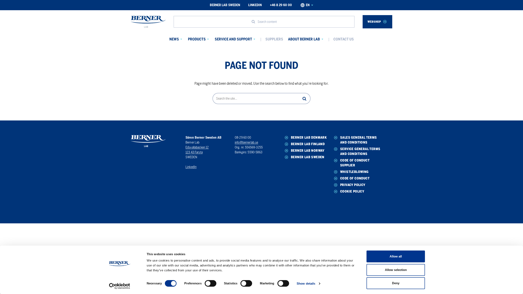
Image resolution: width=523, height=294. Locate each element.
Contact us (343, 39)
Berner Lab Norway (308, 151)
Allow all (396, 256)
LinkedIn (255, 5)
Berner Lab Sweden (225, 5)
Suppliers (274, 39)
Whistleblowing (354, 172)
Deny (395, 283)
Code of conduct (355, 178)
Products (197, 39)
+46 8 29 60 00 (281, 5)
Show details (306, 283)
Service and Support (233, 39)
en (308, 5)
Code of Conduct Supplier (355, 162)
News (174, 39)
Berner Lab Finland (308, 144)
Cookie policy (352, 191)
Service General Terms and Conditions (360, 151)
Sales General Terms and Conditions (358, 140)
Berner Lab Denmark (309, 137)
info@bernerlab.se (246, 142)
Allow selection (396, 270)
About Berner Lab (304, 39)
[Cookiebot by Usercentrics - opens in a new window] (119, 286)
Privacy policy (352, 185)
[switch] (210, 283)
